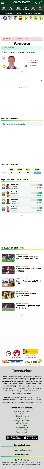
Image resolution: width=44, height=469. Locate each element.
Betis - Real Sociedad (22, 414)
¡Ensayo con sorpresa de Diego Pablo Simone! (28, 307)
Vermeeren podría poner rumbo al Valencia (28, 270)
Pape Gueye (14, 199)
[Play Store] (14, 438)
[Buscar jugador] (36, 3)
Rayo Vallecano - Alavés (22, 411)
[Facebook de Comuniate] (19, 459)
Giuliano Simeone (16, 207)
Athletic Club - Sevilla (22, 416)
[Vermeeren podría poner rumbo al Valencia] (8, 270)
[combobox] (32, 65)
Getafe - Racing (22, 425)
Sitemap (25, 462)
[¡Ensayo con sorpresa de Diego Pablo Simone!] (8, 307)
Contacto (39, 462)
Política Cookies (16, 462)
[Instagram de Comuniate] (28, 459)
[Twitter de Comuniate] (21, 459)
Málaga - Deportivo (22, 432)
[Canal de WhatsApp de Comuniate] (16, 459)
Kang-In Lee (14, 192)
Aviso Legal (6, 462)
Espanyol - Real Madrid (22, 421)
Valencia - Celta (22, 418)
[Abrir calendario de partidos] (40, 2)
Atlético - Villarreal (22, 423)
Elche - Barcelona (22, 427)
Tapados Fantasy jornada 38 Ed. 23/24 (28, 282)
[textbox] (32, 65)
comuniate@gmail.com (22, 450)
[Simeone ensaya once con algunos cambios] (8, 295)
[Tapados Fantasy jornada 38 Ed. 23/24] (8, 282)
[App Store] (30, 438)
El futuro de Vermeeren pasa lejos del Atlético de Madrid (27, 257)
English (32, 462)
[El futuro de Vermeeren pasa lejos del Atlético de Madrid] (8, 258)
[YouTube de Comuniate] (25, 459)
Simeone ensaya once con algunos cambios (26, 294)
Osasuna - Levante (22, 430)
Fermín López (15, 184)
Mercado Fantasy (11, 397)
